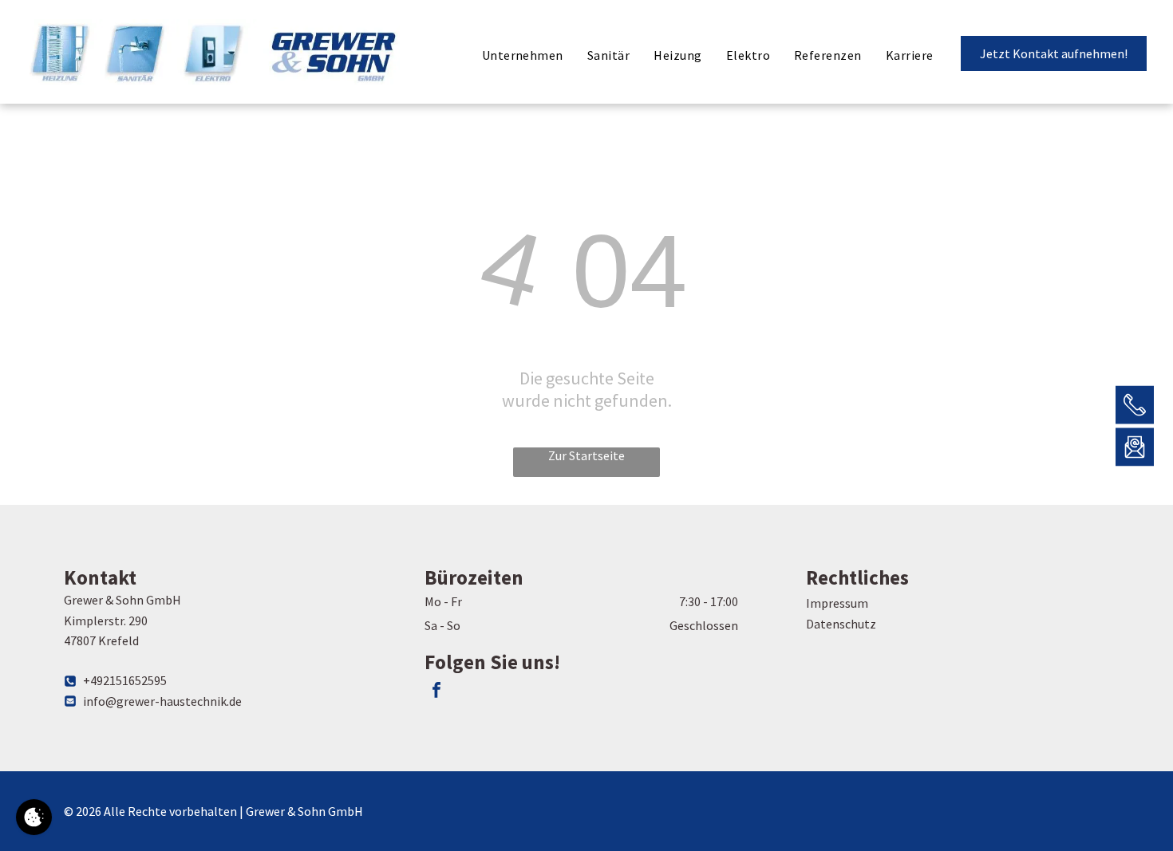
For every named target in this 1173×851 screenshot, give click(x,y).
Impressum (837, 603)
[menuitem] (522, 55)
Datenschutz (841, 624)
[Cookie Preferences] (34, 817)
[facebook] (436, 692)
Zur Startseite (586, 455)
